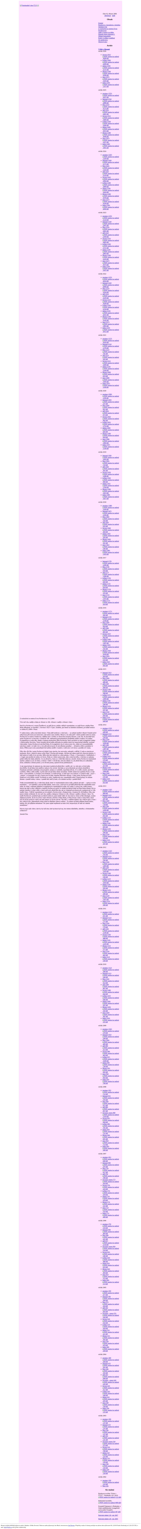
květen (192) (106, 478)
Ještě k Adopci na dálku (106, 32)
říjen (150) (105, 739)
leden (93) (105, 1079)
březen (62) (106, 1269)
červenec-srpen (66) (108, 1246)
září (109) (105, 985)
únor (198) (105, 439)
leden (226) (106, 266)
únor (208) (105, 378)
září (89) (105, 1107)
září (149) (105, 745)
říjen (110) (105, 979)
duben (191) (106, 483)
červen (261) (106, 55)
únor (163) (105, 656)
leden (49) (105, 1347)
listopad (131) (106, 856)
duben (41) (106, 1397)
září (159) (105, 684)
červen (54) (106, 1319)
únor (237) (105, 200)
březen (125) (106, 890)
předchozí (107, 16)
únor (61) (105, 1274)
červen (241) (106, 177)
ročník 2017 (102, 558)
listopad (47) (106, 1363)
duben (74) (106, 1196)
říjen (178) (105, 567)
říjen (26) (105, 1486)
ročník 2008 (102, 1087)
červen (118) (106, 934)
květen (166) (106, 639)
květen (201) (106, 422)
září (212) (105, 355)
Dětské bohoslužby (104, 36)
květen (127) (106, 879)
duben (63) (106, 1263)
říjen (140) (105, 801)
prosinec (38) (106, 1419)
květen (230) (106, 244)
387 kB (117, 1512)
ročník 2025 (102, 90)
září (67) (105, 1241)
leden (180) (106, 550)
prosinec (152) (107, 728)
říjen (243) (105, 166)
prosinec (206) (107, 394)
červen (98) (106, 1051)
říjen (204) (105, 405)
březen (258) (106, 71)
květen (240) (106, 183)
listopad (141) (106, 795)
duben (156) (106, 701)
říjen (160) (105, 678)
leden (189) (106, 495)
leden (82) (105, 1146)
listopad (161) (106, 673)
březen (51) (106, 1336)
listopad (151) (106, 734)
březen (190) (106, 489)
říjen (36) (105, 1430)
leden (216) (106, 328)
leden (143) (106, 779)
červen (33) (106, 1447)
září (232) (105, 233)
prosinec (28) (106, 1480)
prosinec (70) (106, 1224)
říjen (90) (105, 1101)
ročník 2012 (102, 847)
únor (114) (105, 951)
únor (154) (105, 712)
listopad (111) (106, 973)
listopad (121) (106, 918)
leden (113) (106, 957)
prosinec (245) (107, 155)
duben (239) (106, 188)
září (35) (105, 1436)
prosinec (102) (107, 1029)
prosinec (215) (107, 339)
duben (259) (106, 66)
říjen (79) (105, 1168)
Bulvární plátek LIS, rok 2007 (108, 1515)
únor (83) (105, 1141)
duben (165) (106, 645)
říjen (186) (105, 517)
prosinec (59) (106, 1291)
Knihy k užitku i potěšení (106, 38)
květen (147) (106, 756)
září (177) (105, 572)
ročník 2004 (102, 1354)
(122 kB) (118, 1497)
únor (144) (105, 773)
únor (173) (105, 595)
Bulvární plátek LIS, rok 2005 (108, 1519)
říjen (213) (105, 350)
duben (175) (106, 584)
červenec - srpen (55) (109, 1313)
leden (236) (106, 205)
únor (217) (105, 322)
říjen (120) (105, 923)
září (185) (105, 522)
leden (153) (106, 717)
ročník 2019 (102, 452)
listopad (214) (106, 344)
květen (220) (106, 305)
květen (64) (106, 1258)
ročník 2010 (102, 964)
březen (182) (106, 539)
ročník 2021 (102, 335)
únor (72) (105, 1208)
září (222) (105, 294)
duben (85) (106, 1129)
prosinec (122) (107, 912)
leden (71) (105, 1213)
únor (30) (105, 1464)
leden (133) (106, 840)
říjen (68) (105, 1235)
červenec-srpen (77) (108, 1180)
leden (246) (106, 144)
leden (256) (106, 83)
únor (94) (105, 1074)
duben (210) (106, 367)
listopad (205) (106, 400)
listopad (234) (106, 222)
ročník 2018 (102, 502)
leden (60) (105, 1280)
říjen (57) (105, 1302)
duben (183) (106, 534)
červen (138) (106, 812)
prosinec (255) (107, 93)
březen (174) (106, 589)
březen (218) (106, 316)
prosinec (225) (107, 277)
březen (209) (106, 372)
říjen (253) (105, 105)
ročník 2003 (102, 1416)
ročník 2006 (102, 1220)
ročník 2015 (102, 669)
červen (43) (106, 1386)
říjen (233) (105, 227)
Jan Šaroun (71, 1525)
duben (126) (106, 884)
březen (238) (106, 194)
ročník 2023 (102, 212)
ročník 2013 (102, 786)
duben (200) (106, 428)
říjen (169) (105, 622)
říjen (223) (105, 288)
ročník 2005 (102, 1287)
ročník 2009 (102, 1025)
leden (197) (106, 445)
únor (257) (105, 77)
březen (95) (106, 1068)
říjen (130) (105, 862)
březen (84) (106, 1135)
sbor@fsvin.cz (8, 1527)
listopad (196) (106, 455)
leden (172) (106, 600)
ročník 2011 (102, 908)
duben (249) (106, 127)
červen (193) (106, 472)
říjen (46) (105, 1369)
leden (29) (105, 1470)
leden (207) (106, 383)
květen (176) (106, 578)
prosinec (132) (107, 851)
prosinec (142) (107, 789)
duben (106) (106, 1001)
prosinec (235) (107, 216)
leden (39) (105, 1408)
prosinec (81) (106, 1157)
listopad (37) (106, 1425)
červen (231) (106, 238)
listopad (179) (106, 561)
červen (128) (106, 873)
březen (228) (106, 255)
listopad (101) (106, 1035)
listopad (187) (106, 511)
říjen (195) (105, 461)
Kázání (100, 23)
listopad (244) (106, 160)
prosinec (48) (106, 1358)
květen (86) (106, 1124)
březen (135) (106, 829)
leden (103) (106, 1018)
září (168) (105, 628)
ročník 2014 (102, 725)
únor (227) (105, 261)
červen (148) (106, 751)
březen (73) (106, 1202)
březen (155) (106, 706)
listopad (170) (106, 617)
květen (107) (106, 996)
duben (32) (106, 1453)
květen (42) (106, 1391)
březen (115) (106, 946)
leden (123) (106, 901)
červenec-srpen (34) (108, 1441)
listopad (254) (106, 99)
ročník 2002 (102, 1477)
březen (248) (106, 133)
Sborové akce (102, 42)
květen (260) (106, 60)
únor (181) (105, 545)
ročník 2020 (102, 391)
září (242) (105, 172)
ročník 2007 (102, 1154)
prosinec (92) (106, 1090)
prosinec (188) (107, 506)
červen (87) (106, 1118)
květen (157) (106, 695)
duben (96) (106, 1063)
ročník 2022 (102, 274)
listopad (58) (106, 1297)
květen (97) (106, 1057)
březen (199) (106, 433)
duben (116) (106, 940)
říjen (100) (105, 1040)
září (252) (105, 110)
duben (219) (106, 311)
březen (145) (106, 767)
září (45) (105, 1375)
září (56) (105, 1308)
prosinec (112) (107, 968)
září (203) (105, 411)
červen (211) (106, 361)
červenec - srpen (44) (109, 1380)
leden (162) (106, 662)
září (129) (105, 868)
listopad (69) (106, 1230)
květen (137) (106, 818)
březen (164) (106, 651)
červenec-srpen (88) (108, 1113)
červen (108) (106, 990)
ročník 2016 (102, 608)
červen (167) (106, 634)
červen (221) (106, 300)
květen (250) (106, 121)
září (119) (105, 929)
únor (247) (105, 138)
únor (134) (105, 834)
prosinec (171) (107, 611)
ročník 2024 (102, 151)
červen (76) (106, 1185)
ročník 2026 (102, 51)
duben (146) (106, 762)
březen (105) (106, 1007)
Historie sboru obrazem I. (106, 34)
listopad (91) (106, 1096)
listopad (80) (106, 1163)
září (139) (105, 806)
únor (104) (105, 1013)
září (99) (105, 1046)
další (113, 16)
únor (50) (105, 1341)
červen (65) (106, 1252)
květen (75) (106, 1191)
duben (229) (106, 250)
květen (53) (106, 1325)
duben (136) (106, 823)
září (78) (105, 1174)
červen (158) (106, 689)
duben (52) (106, 1330)
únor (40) (105, 1403)
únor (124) (105, 896)
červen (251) (106, 116)
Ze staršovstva (103, 40)
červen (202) (106, 417)
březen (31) (106, 1458)
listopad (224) (106, 283)
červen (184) (106, 528)
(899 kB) (118, 1503)
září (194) (105, 467)
